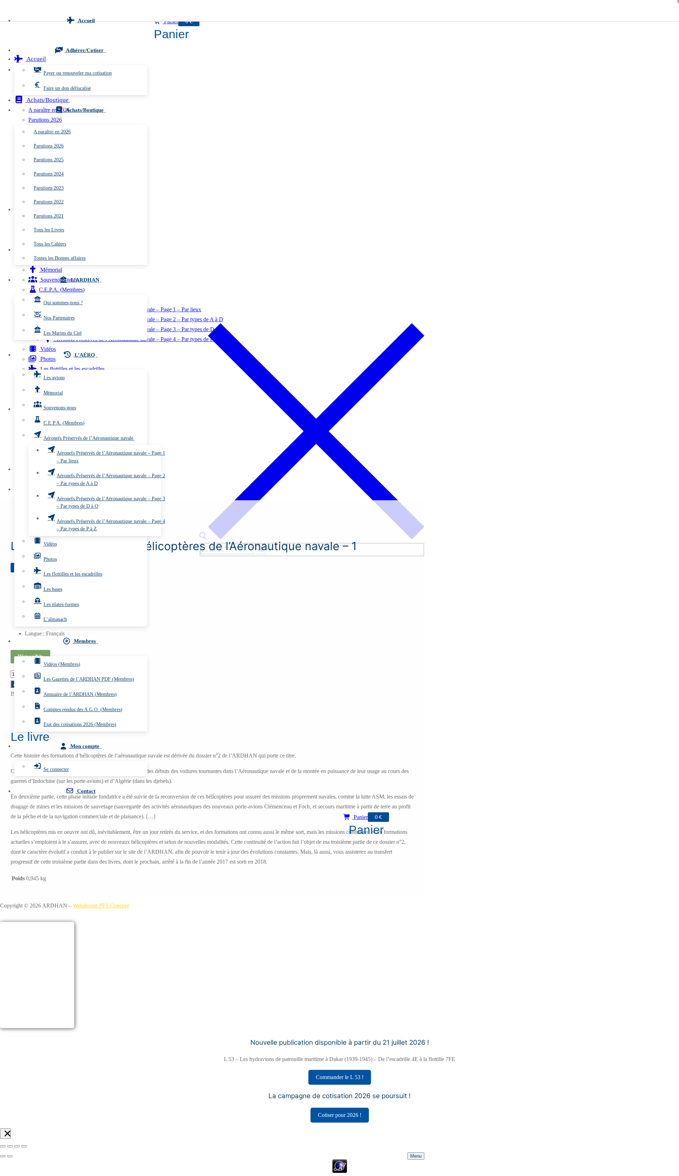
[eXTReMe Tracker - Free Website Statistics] (339, 1171)
